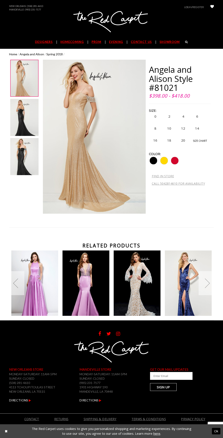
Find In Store (163, 176)
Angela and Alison (32, 54)
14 (197, 128)
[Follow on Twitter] (111, 334)
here (156, 433)
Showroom (170, 42)
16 (155, 140)
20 (183, 140)
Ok (216, 431)
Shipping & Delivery (100, 419)
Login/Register (194, 7)
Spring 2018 (54, 54)
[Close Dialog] (6, 431)
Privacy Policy (193, 419)
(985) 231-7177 (33, 9)
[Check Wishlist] (212, 7)
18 (169, 140)
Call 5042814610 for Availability (178, 183)
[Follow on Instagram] (120, 334)
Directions (19, 400)
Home (13, 54)
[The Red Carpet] (111, 22)
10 (169, 128)
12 (183, 128)
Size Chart (200, 141)
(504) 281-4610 (35, 6)
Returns (61, 419)
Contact (31, 419)
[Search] (186, 42)
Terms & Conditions (149, 419)
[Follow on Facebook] (102, 334)
